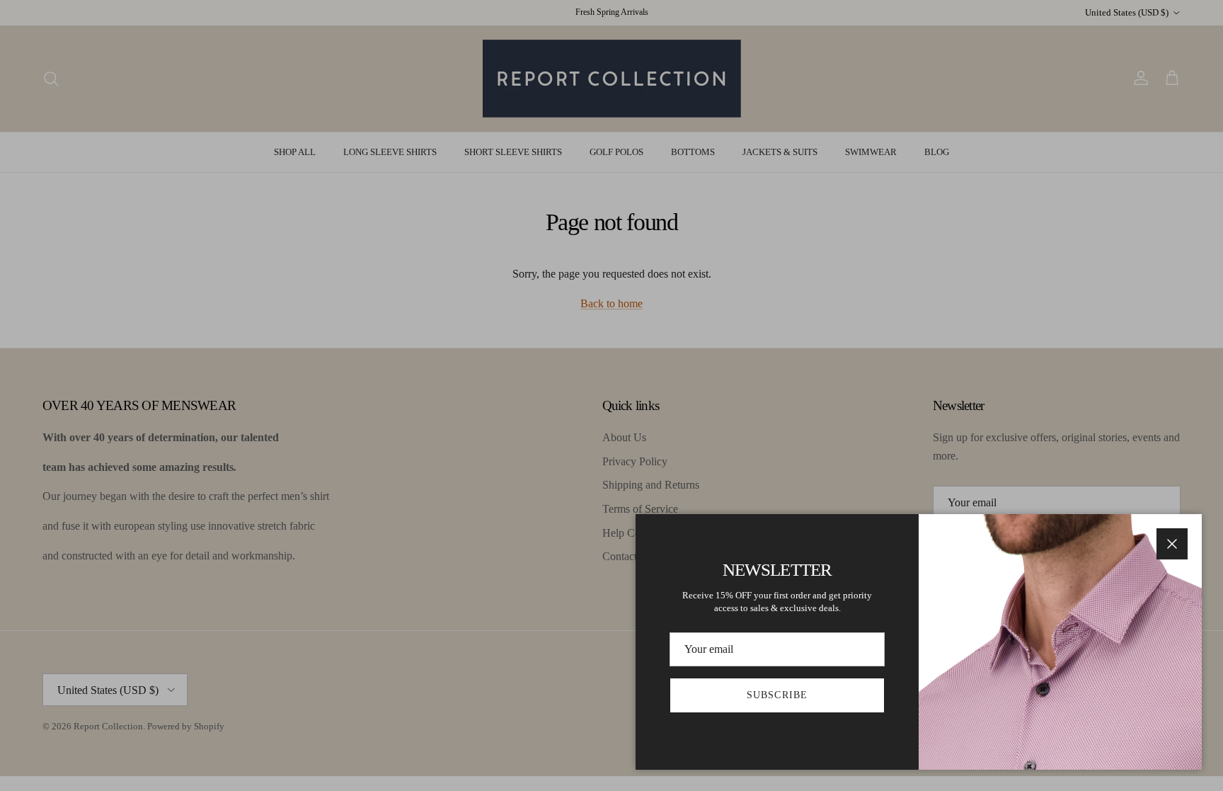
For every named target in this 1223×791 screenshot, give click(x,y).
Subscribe (777, 695)
